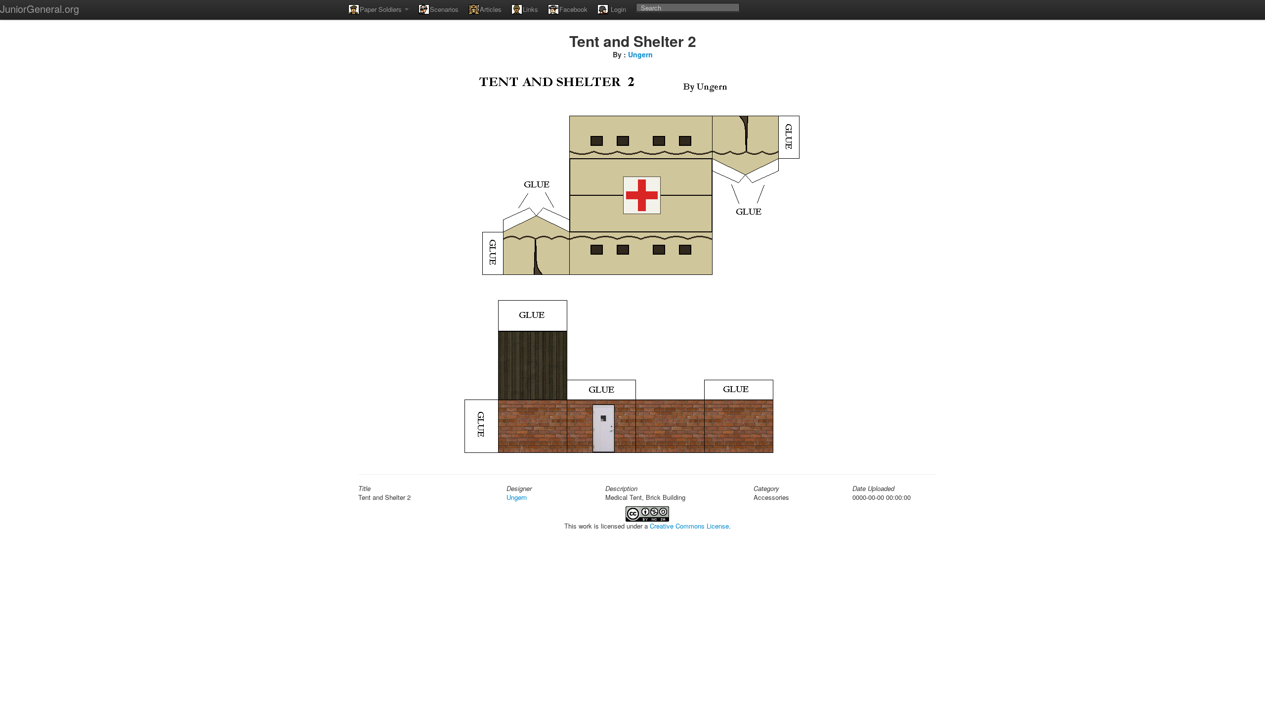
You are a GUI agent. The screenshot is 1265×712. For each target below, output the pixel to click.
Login (617, 9)
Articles (491, 9)
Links (530, 9)
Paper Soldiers (382, 9)
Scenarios (444, 9)
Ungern (640, 54)
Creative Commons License (689, 526)
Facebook (573, 9)
